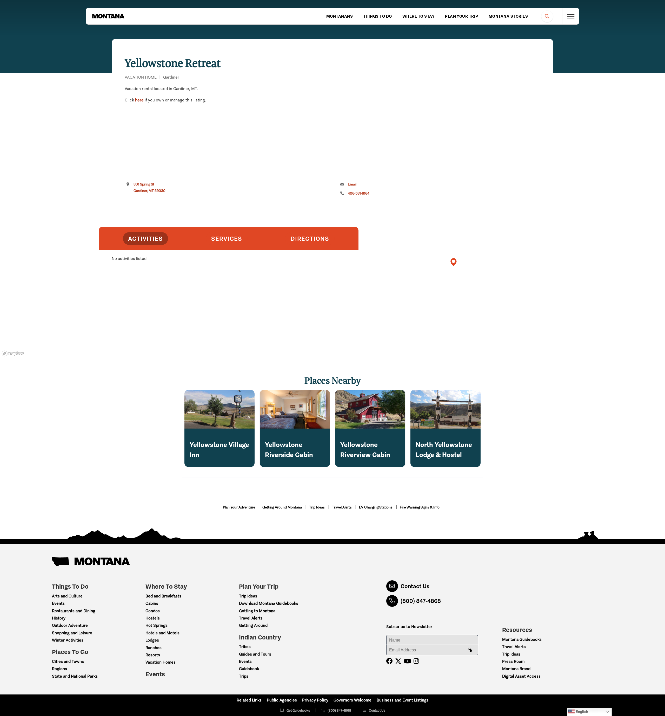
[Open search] (547, 16)
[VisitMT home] (108, 16)
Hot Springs (156, 625)
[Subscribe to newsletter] (470, 650)
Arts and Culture (67, 596)
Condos (152, 610)
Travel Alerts (342, 507)
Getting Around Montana (282, 507)
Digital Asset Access (521, 676)
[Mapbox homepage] (13, 353)
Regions (59, 668)
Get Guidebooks (298, 710)
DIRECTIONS (309, 238)
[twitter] (398, 661)
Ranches (153, 647)
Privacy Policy (315, 700)
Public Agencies (282, 700)
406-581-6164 (358, 193)
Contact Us (415, 586)
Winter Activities (67, 640)
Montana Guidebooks (522, 639)
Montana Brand (516, 668)
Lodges (152, 640)
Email (352, 184)
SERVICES (226, 238)
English (581, 712)
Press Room (513, 661)
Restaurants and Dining (73, 610)
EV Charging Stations (376, 507)
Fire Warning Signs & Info (420, 507)
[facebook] (389, 661)
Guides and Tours (255, 654)
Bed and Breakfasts (163, 596)
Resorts (152, 654)
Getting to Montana (257, 610)
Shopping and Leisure (72, 632)
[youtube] (407, 661)
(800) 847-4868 (421, 600)
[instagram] (416, 661)
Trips (243, 676)
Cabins (151, 603)
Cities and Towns (68, 661)
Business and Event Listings (403, 700)
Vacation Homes (160, 662)
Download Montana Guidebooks (268, 603)
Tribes (245, 646)
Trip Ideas (317, 507)
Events (58, 603)
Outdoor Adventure (70, 625)
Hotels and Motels (162, 632)
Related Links (249, 700)
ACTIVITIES (145, 238)
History (58, 618)
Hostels (152, 618)
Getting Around (253, 625)
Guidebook (249, 668)
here (139, 100)
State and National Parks (75, 676)
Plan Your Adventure (239, 507)
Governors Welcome (352, 700)
